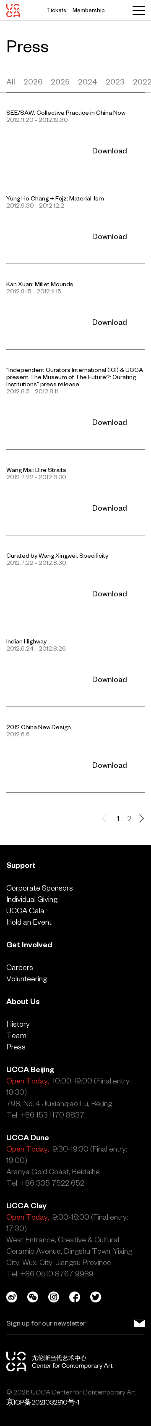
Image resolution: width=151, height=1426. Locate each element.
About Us (23, 1001)
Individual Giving (31, 899)
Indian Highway (26, 641)
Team (16, 1035)
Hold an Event (29, 921)
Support (21, 865)
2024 (87, 81)
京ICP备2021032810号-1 (42, 1402)
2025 (60, 81)
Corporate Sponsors (39, 887)
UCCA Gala (25, 910)
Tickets (56, 10)
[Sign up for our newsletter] (139, 1323)
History (18, 1024)
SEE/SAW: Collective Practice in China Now (65, 112)
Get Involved (29, 944)
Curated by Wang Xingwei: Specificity (57, 555)
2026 (32, 81)
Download (109, 150)
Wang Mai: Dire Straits (36, 470)
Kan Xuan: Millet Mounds (39, 284)
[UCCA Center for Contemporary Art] (13, 10)
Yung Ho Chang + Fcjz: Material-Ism (55, 198)
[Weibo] (16, 1297)
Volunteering (26, 978)
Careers (19, 967)
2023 (115, 81)
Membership (89, 10)
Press (16, 1046)
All (10, 81)
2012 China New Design (38, 727)
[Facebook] (79, 1297)
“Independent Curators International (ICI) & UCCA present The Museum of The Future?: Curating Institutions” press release (74, 376)
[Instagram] (58, 1297)
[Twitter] (100, 1297)
